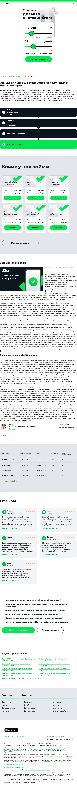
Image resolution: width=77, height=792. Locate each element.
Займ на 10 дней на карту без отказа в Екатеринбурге (54, 664)
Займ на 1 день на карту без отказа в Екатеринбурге (53, 659)
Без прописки (56, 708)
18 (38, 50)
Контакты (5, 711)
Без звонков (56, 702)
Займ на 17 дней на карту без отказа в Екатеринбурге (17, 674)
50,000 (49, 37)
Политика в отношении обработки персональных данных (52, 761)
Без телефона (29, 708)
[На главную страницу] (8, 4)
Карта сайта (21, 736)
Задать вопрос (18, 630)
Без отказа (28, 702)
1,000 (26, 37)
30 (51, 50)
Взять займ (6, 702)
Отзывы (7, 736)
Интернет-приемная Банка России (14, 767)
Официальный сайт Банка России (14, 764)
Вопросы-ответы (8, 708)
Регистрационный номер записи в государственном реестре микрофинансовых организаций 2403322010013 (34, 750)
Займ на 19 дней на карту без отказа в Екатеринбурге (23, 678)
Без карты (55, 705)
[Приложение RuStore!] (11, 730)
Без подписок (29, 711)
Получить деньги (38, 59)
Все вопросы (50, 630)
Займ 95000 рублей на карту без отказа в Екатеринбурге (18, 659)
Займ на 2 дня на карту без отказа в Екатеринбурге (16, 664)
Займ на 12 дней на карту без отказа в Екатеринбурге (54, 669)
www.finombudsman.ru (22, 776)
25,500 (38, 37)
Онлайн (27, 705)
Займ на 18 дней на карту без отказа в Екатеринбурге (54, 674)
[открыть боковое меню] (73, 3)
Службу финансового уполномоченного (37, 770)
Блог (13, 736)
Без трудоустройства (59, 711)
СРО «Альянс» (58, 754)
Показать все (20, 243)
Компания (6, 705)
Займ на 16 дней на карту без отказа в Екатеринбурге (17, 669)
